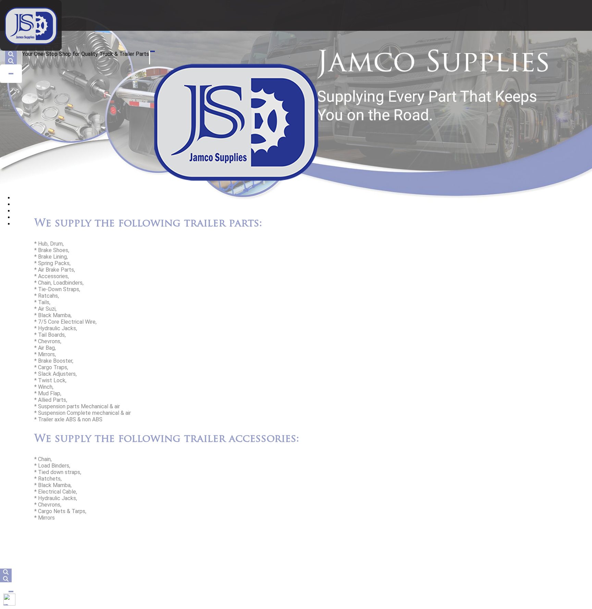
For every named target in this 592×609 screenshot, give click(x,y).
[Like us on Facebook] (9, 600)
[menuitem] (21, 198)
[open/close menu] (152, 51)
